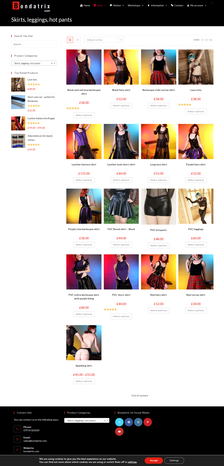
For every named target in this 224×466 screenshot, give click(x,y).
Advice (117, 5)
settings (132, 462)
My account (196, 5)
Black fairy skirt (121, 89)
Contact (178, 5)
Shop (100, 5)
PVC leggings (196, 229)
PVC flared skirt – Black (121, 229)
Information (157, 5)
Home (87, 5)
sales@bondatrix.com (35, 440)
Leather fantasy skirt (84, 164)
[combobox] (33, 63)
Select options (84, 115)
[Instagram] (138, 422)
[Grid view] (70, 40)
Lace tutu (195, 89)
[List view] (78, 40)
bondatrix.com (31, 451)
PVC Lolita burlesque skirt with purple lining (84, 296)
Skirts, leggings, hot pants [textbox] (33, 63)
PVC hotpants (158, 229)
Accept (154, 460)
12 (202, 39)
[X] (119, 422)
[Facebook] (129, 422)
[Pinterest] (148, 422)
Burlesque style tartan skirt (158, 89)
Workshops (134, 5)
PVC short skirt (121, 294)
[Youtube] (119, 431)
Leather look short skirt (121, 164)
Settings (174, 460)
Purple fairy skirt (196, 164)
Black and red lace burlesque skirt (83, 91)
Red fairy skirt (158, 294)
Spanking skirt (84, 365)
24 (206, 39)
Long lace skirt (158, 164)
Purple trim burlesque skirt (84, 229)
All (211, 39)
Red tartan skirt (195, 294)
